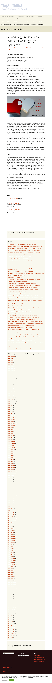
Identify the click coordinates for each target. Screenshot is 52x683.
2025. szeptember (11, 378)
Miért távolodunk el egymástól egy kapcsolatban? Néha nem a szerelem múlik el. (24, 248)
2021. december (11, 465)
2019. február (11, 532)
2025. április (10, 387)
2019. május (10, 526)
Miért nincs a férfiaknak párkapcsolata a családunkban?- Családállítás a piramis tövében (26, 273)
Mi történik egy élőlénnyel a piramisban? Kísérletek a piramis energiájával (23, 295)
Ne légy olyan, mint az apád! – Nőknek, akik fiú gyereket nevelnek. (21, 319)
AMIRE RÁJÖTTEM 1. (6, 21)
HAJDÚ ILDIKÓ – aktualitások (7, 16)
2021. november (11, 467)
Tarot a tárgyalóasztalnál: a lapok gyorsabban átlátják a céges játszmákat (22, 260)
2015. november (11, 607)
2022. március (11, 459)
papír (8, 49)
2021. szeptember (11, 471)
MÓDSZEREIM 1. (26, 19)
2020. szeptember (11, 494)
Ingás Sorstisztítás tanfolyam (14, 209)
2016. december (11, 582)
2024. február (11, 413)
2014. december (11, 629)
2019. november (11, 514)
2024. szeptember (11, 401)
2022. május (10, 455)
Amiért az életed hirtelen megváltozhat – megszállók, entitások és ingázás (23, 289)
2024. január (10, 415)
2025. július (10, 382)
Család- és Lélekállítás (13, 198)
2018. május (10, 548)
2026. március (11, 366)
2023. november (11, 419)
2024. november (11, 397)
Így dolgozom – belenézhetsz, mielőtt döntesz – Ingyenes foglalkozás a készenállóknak (25, 323)
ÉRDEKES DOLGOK (42, 21)
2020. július (10, 498)
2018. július (10, 544)
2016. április (10, 597)
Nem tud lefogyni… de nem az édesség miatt (17, 291)
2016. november (11, 584)
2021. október (11, 469)
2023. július (10, 427)
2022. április (10, 457)
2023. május (10, 431)
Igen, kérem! (10, 234)
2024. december (11, 395)
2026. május (10, 362)
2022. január (10, 463)
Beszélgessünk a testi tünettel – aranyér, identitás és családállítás (21, 311)
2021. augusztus (11, 473)
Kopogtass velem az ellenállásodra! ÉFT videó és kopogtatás (20, 271)
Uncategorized (20, 47)
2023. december (11, 417)
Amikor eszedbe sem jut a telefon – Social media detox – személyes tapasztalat (24, 307)
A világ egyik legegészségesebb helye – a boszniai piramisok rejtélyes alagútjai (24, 285)
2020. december (11, 489)
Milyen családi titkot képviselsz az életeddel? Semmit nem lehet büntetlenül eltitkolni (25, 346)
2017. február (11, 578)
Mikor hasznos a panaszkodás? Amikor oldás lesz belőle (19, 264)
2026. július (10, 358)
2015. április (10, 621)
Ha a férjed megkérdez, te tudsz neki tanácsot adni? (18, 258)
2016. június (10, 594)
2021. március (11, 483)
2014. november (11, 631)
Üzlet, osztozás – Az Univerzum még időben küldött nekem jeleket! (21, 340)
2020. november (11, 490)
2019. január (10, 534)
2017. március (11, 576)
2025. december (11, 372)
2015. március (11, 623)
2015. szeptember (11, 611)
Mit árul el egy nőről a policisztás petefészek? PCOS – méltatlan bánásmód (23, 334)
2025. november (11, 374)
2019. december (11, 512)
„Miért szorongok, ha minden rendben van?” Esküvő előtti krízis (20, 327)
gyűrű (33, 47)
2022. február (11, 461)
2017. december (11, 558)
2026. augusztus (11, 356)
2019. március (11, 530)
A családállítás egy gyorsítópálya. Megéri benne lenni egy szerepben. (22, 348)
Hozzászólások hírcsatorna (39, 659)
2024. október (11, 399)
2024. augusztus (11, 403)
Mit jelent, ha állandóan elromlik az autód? (16, 275)
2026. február (11, 368)
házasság (36, 47)
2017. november (11, 560)
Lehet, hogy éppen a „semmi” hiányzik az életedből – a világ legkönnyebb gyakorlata (25, 246)
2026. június (10, 360)
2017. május (10, 572)
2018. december (11, 536)
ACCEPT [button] (11, 680)
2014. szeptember (11, 635)
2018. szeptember (11, 540)
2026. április (10, 364)
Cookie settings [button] (5, 680)
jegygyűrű (41, 47)
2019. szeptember (11, 518)
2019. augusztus (11, 520)
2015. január (10, 627)
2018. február (11, 554)
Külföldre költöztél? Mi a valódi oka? (15, 277)
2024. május (10, 409)
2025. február (11, 391)
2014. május (10, 637)
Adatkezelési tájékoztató (7, 667)
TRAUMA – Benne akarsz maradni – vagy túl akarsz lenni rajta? (21, 254)
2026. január (10, 370)
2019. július (10, 522)
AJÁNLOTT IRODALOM (6, 24)
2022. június (10, 453)
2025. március (11, 389)
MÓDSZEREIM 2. (36, 19)
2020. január (10, 510)
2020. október (11, 492)
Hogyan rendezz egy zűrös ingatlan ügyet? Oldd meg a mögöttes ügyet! (22, 332)
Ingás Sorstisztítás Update (13, 203)
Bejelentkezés (37, 655)
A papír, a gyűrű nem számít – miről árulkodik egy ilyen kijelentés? (25, 41)
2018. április (10, 550)
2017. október (11, 562)
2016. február (11, 601)
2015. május (10, 619)
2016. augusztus (11, 590)
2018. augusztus (11, 542)
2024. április (10, 411)
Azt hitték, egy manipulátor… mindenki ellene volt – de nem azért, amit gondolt (24, 279)
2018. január (10, 556)
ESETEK (15, 21)
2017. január (10, 580)
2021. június (10, 477)
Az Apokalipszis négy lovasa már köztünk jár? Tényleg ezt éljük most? (22, 244)
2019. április (10, 528)
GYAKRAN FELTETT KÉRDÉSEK (21, 24)
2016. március (11, 599)
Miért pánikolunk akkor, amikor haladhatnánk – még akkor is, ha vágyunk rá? (23, 317)
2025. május (10, 385)
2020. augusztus (11, 496)
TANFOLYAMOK (20, 16)
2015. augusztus (11, 613)
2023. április (10, 433)
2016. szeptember (11, 588)
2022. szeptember (11, 447)
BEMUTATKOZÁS (30, 16)
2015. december (11, 605)
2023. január (10, 439)
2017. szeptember (11, 564)
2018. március (11, 552)
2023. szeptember (11, 423)
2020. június (10, 500)
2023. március (11, 435)
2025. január (10, 393)
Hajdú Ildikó (19, 49)
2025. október (11, 376)
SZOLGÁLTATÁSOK (5, 19)
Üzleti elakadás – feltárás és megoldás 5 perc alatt (18, 344)
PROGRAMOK (40, 16)
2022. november (11, 443)
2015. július (10, 615)
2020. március (11, 506)
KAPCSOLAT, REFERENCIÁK (37, 24)
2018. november (11, 538)
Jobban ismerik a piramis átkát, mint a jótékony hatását (19, 293)
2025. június (10, 383)
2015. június (10, 617)
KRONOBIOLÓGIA (24, 21)
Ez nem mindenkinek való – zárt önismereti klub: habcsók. (19, 309)
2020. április (10, 504)
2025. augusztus (11, 380)
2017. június (10, 570)
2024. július (10, 405)
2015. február (11, 625)
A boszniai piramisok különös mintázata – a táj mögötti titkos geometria (22, 283)
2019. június (10, 524)
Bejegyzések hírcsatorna (39, 657)
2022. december (11, 441)
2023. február (11, 437)
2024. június (10, 407)
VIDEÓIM (33, 21)
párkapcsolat (12, 49)
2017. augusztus (11, 566)
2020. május (10, 502)
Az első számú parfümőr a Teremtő (15, 305)
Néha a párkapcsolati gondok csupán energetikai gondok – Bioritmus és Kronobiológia (25, 342)
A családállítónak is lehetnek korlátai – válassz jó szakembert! (20, 303)
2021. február (11, 485)
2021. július (10, 475)
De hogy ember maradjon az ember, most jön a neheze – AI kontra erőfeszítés (24, 250)
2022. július (10, 451)
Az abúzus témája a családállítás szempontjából (17, 281)
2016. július (10, 592)
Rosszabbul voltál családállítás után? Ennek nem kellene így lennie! (21, 256)
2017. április (10, 574)
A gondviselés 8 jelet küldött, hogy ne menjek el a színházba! (20, 313)
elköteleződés (28, 47)
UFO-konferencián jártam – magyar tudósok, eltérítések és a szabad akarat (23, 266)
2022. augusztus (11, 449)
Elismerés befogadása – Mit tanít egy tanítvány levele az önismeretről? (22, 315)
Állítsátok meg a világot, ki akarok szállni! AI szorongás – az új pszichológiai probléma (25, 321)
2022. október (11, 445)
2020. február (11, 508)
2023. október (11, 421)
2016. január (10, 603)
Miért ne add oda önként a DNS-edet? (15, 262)
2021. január (10, 487)
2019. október (11, 516)
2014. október (11, 633)
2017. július (10, 568)
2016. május (10, 596)
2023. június (10, 429)
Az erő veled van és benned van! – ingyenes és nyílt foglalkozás (21, 325)
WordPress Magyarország (39, 661)
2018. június (10, 546)
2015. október (11, 609)
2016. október (11, 586)
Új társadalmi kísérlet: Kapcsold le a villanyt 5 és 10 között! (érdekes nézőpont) (24, 252)
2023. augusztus (11, 425)
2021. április (10, 481)
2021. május (10, 479)
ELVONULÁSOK (16, 19)
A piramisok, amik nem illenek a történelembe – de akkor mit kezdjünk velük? (23, 287)
